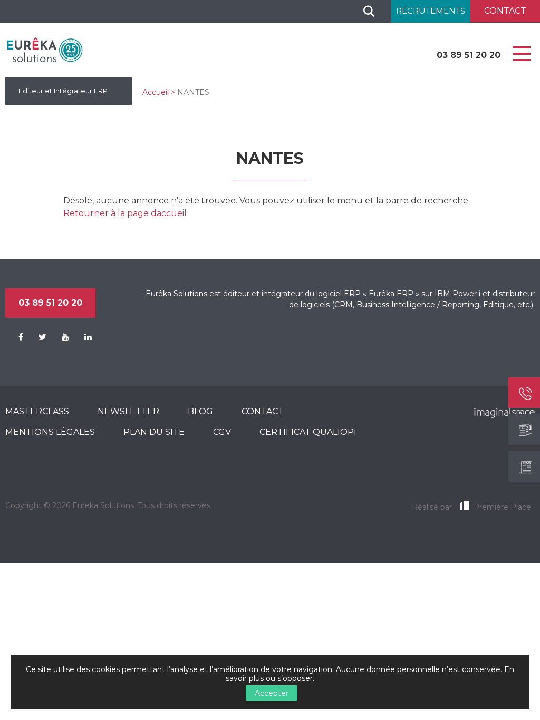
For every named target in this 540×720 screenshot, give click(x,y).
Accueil (155, 92)
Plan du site (154, 432)
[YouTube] (59, 337)
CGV (222, 432)
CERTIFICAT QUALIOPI (307, 432)
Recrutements (430, 11)
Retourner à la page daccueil (125, 213)
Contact (263, 411)
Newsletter (128, 411)
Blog (200, 411)
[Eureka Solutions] (44, 49)
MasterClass (37, 411)
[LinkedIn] (81, 337)
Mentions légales (50, 432)
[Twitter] (35, 337)
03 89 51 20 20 (468, 55)
